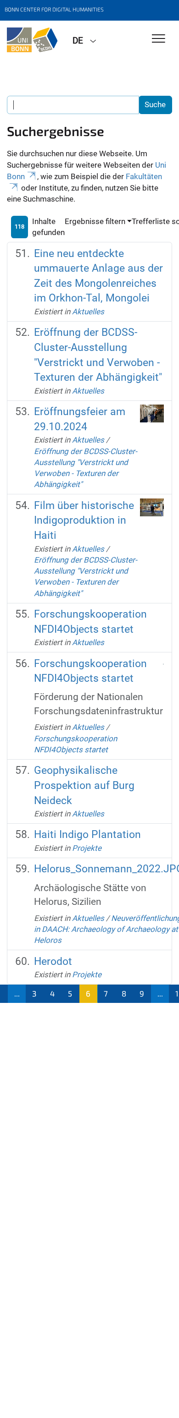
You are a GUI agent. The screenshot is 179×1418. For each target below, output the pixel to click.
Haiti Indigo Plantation (87, 834)
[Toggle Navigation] (158, 39)
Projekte (86, 848)
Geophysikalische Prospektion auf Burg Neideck (84, 785)
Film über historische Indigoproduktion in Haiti (84, 520)
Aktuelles (88, 311)
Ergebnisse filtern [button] (95, 221)
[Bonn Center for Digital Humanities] (33, 39)
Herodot (53, 961)
